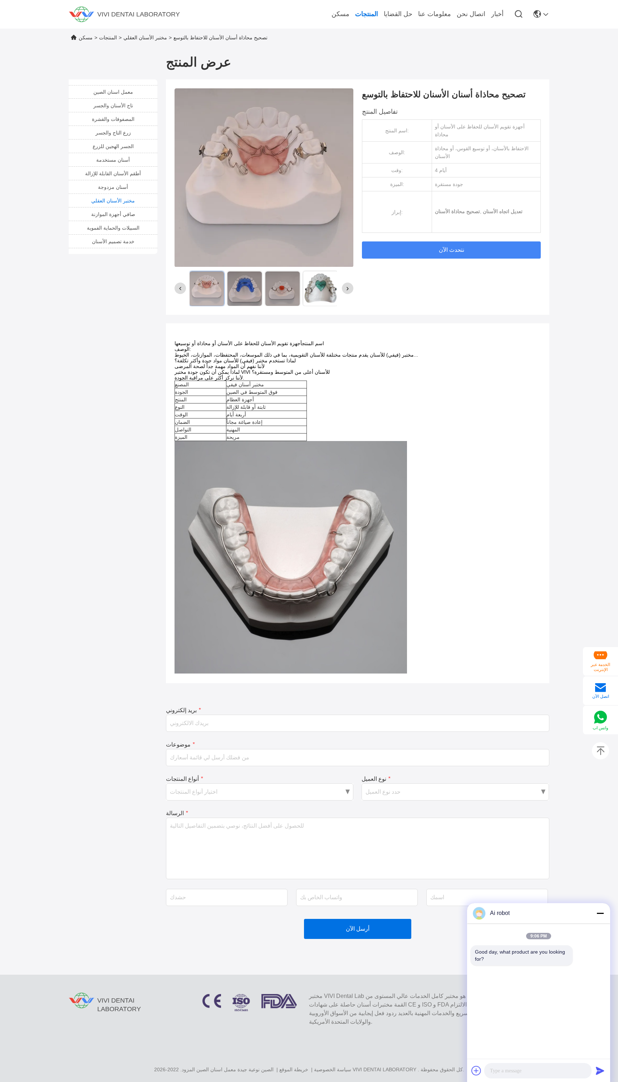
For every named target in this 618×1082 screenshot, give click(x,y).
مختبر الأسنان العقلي (145, 37)
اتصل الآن (600, 696)
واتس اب (600, 727)
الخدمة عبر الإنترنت (600, 667)
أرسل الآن (357, 929)
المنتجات (108, 37)
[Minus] (600, 913)
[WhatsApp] (600, 718)
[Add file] (476, 1070)
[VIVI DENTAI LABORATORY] (81, 14)
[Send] (600, 1070)
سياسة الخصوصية (332, 1069)
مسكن (86, 37)
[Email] (600, 688)
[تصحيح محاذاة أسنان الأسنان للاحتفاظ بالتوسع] (264, 177)
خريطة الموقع (293, 1069)
